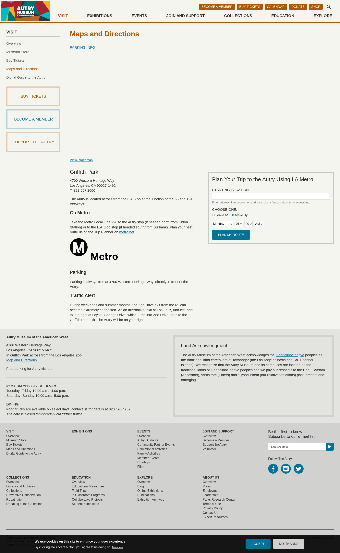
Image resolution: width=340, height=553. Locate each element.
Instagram (286, 469)
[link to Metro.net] (133, 249)
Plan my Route (231, 235)
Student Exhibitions (85, 504)
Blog (140, 486)
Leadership (210, 495)
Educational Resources (88, 486)
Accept (258, 544)
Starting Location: (231, 190)
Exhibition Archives (150, 499)
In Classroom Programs (88, 495)
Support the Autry (215, 444)
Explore (323, 16)
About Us (211, 477)
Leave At (221, 215)
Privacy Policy (213, 508)
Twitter (299, 469)
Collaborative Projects (87, 499)
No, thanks (288, 544)
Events (139, 16)
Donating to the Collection (24, 504)
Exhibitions (99, 16)
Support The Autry (33, 142)
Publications (146, 495)
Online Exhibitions (150, 490)
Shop (315, 6)
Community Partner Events (156, 444)
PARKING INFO (82, 47)
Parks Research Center (219, 499)
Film (140, 466)
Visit (63, 16)
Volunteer (209, 449)
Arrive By (241, 215)
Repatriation (14, 499)
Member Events (148, 458)
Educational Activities (152, 449)
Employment (211, 490)
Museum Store (17, 52)
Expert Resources (215, 517)
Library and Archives (20, 486)
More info (117, 547)
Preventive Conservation (23, 495)
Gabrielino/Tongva (290, 355)
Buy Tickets (249, 6)
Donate (298, 6)
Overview (13, 43)
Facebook (273, 469)
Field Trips (79, 490)
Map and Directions (21, 360)
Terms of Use (212, 504)
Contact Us (210, 512)
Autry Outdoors (147, 440)
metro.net (126, 232)
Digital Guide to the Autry (25, 77)
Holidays (143, 462)
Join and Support (185, 16)
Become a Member (217, 6)
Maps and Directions (22, 69)
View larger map (81, 160)
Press (207, 486)
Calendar (276, 6)
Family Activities (148, 453)
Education (282, 16)
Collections (238, 16)
